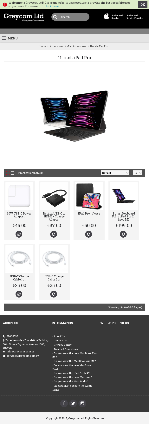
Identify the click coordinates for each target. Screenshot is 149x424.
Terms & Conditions (66, 349)
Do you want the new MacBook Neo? (71, 367)
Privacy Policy (63, 344)
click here (52, 6)
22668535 (12, 336)
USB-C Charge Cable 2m (54, 277)
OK (142, 4)
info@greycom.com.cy (21, 351)
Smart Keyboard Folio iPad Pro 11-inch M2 (123, 216)
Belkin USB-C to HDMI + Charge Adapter (54, 216)
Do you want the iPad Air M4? (72, 373)
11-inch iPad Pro (99, 46)
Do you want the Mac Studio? (71, 381)
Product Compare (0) (30, 173)
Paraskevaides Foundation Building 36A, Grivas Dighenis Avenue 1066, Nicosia (26, 343)
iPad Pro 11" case (89, 213)
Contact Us (60, 340)
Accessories (56, 46)
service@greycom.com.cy (23, 355)
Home (43, 46)
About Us (59, 336)
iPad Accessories (76, 46)
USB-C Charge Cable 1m (19, 277)
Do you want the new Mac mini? (73, 377)
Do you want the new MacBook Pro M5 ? (74, 355)
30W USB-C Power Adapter (19, 215)
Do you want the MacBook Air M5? (75, 361)
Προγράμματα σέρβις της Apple (73, 385)
